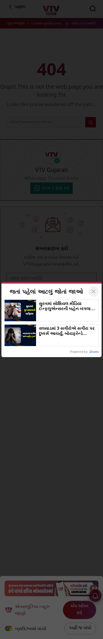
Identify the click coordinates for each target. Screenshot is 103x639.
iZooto (94, 351)
